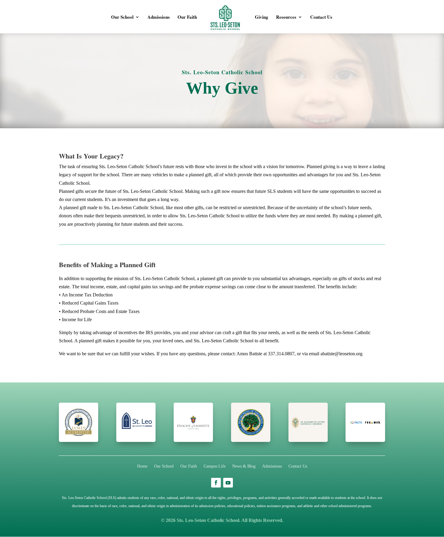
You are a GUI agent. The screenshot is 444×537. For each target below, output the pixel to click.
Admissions (158, 17)
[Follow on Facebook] (216, 482)
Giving (261, 17)
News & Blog (244, 466)
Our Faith (187, 17)
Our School (122, 17)
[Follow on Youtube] (228, 482)
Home (142, 466)
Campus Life (215, 466)
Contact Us (321, 17)
